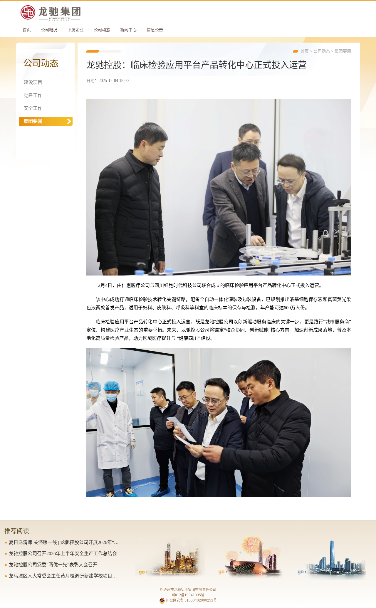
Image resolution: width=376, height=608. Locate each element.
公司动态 (102, 30)
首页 (27, 30)
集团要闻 (343, 51)
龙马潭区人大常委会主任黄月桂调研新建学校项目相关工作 (65, 575)
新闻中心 (128, 30)
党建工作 (33, 95)
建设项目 (33, 82)
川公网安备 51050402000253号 (191, 600)
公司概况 (49, 30)
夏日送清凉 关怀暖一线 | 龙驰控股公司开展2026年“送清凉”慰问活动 (65, 542)
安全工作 (33, 108)
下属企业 (75, 30)
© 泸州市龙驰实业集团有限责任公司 (188, 590)
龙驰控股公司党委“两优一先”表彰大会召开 (53, 564)
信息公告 (155, 30)
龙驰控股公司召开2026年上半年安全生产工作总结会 (63, 553)
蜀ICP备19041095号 (188, 595)
